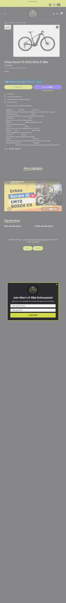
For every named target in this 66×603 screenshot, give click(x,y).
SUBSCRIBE (33, 315)
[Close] (57, 284)
